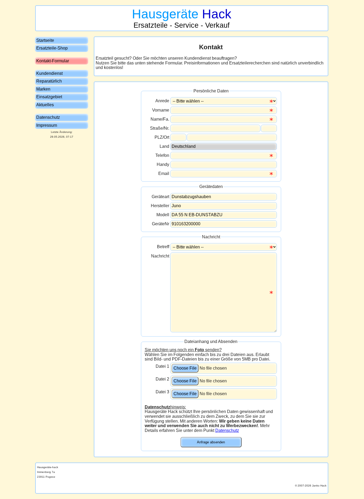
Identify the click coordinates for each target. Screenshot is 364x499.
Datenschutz (227, 430)
